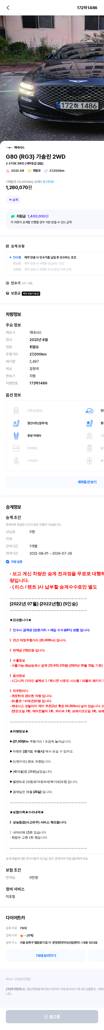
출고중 (55, 1016)
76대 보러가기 (46, 956)
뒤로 (8, 7)
